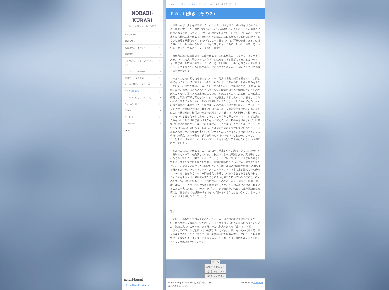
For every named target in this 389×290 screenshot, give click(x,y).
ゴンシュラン (131, 123)
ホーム (215, 261)
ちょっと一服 (131, 103)
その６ (209, 4)
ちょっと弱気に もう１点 (137, 84)
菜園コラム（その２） (135, 47)
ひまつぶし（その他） (135, 71)
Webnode (258, 282)
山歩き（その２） (215, 266)
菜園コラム (130, 41)
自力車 (128, 110)
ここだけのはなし (133, 90)
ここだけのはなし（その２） (138, 97)
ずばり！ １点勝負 (134, 77)
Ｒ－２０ (129, 116)
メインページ (131, 34)
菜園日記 (129, 54)
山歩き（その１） (215, 271)
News (127, 130)
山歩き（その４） (215, 276)
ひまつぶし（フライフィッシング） (139, 62)
